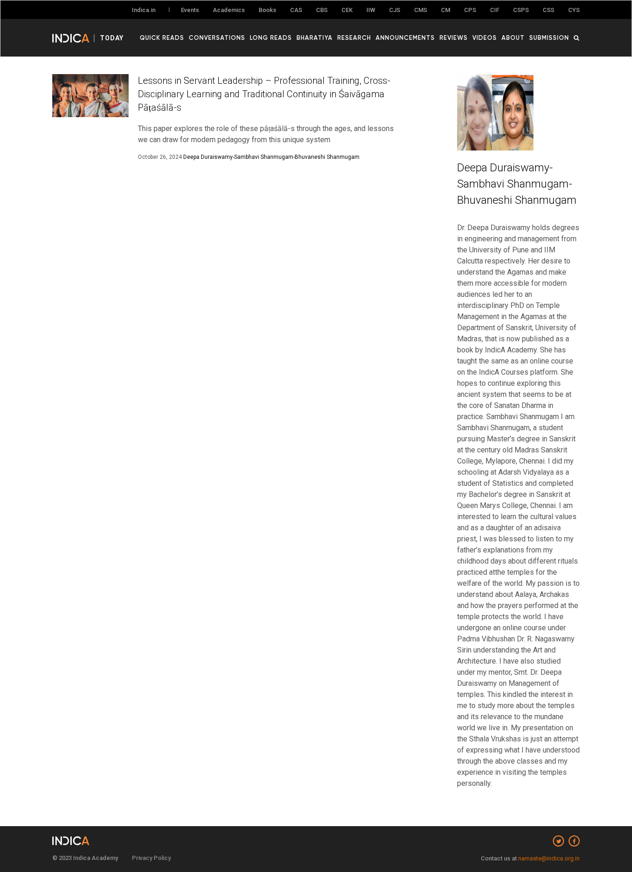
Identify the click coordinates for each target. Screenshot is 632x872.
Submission (549, 37)
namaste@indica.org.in (549, 858)
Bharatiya (315, 37)
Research (354, 37)
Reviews (454, 37)
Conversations (217, 37)
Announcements (405, 37)
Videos (484, 37)
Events (190, 9)
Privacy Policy (151, 857)
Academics (229, 9)
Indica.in (143, 9)
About (513, 37)
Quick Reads (162, 37)
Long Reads (271, 37)
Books (267, 9)
